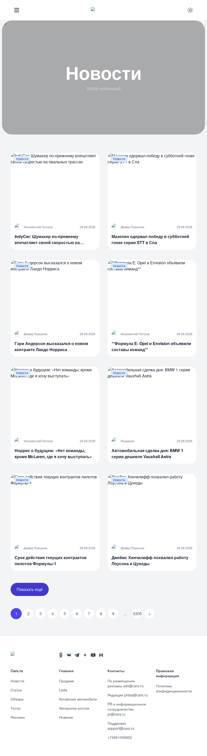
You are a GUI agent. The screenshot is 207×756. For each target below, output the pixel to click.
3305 (137, 613)
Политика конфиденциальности (174, 688)
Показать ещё (30, 589)
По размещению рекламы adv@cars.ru (126, 683)
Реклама (18, 717)
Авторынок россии (74, 708)
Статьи (16, 689)
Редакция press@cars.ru (128, 694)
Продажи (66, 680)
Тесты (15, 708)
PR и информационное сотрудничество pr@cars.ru (127, 709)
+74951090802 (120, 737)
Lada (63, 689)
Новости (17, 680)
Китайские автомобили (78, 698)
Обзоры (17, 698)
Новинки (66, 717)
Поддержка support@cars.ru (121, 726)
